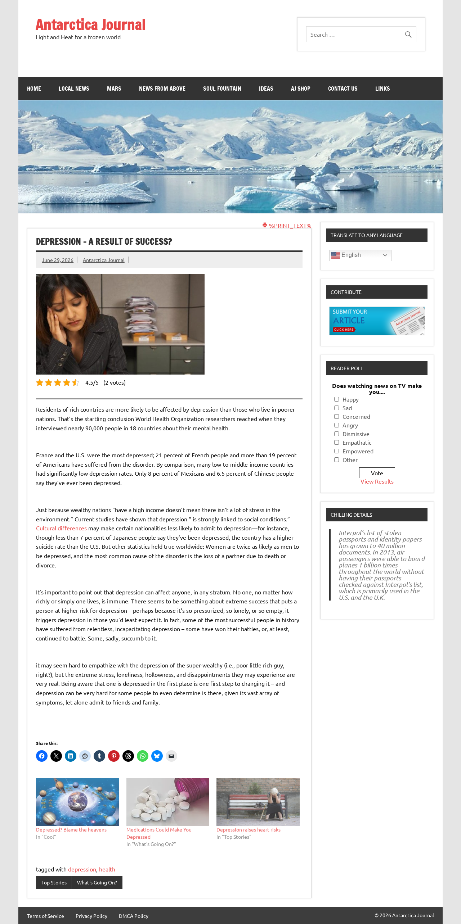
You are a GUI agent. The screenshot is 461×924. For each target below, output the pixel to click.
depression (82, 869)
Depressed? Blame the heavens (71, 829)
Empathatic (357, 442)
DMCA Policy (133, 915)
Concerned (356, 416)
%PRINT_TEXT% (290, 225)
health (107, 869)
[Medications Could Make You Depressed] (168, 802)
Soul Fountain (222, 88)
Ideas (266, 88)
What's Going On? (97, 882)
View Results (377, 481)
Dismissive (356, 433)
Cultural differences (61, 527)
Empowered (358, 450)
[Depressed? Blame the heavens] (77, 802)
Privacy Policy (91, 915)
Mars (114, 88)
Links (382, 88)
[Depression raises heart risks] (258, 802)
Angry (350, 425)
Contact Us (343, 88)
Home (34, 88)
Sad (347, 407)
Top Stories (54, 882)
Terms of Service (45, 915)
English (350, 255)
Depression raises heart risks (248, 829)
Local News (74, 88)
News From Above (162, 88)
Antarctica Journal (91, 24)
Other (350, 459)
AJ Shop (300, 88)
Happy (351, 399)
